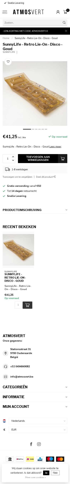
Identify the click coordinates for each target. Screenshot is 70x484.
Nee (55, 472)
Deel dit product (44, 176)
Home (6, 38)
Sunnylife (9, 52)
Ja (46, 472)
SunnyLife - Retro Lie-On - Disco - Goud (36, 38)
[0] (65, 11)
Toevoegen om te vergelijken (17, 176)
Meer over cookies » (35, 477)
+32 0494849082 (20, 366)
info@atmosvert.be (21, 376)
